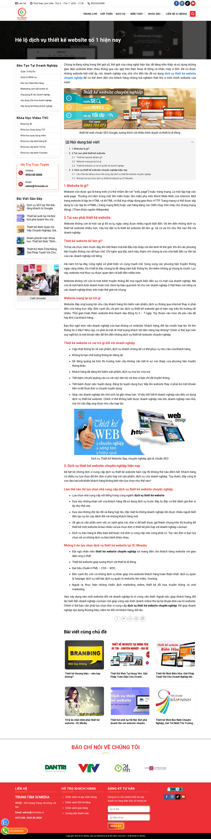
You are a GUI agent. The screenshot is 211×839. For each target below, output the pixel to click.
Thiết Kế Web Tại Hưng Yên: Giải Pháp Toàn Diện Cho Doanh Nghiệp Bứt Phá (128, 675)
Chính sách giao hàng (76, 807)
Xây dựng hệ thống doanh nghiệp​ (36, 106)
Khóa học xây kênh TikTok (33, 147)
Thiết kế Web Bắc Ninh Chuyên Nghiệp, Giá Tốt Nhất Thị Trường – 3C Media (174, 721)
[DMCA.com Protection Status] (175, 789)
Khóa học (154, 13)
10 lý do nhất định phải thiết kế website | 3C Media (82, 721)
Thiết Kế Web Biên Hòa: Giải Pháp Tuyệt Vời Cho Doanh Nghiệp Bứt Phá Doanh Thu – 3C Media (175, 675)
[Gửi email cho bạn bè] (130, 619)
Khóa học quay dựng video (33, 135)
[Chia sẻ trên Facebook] (117, 619)
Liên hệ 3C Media (176, 13)
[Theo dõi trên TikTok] (187, 3)
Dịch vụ (120, 13)
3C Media (141, 836)
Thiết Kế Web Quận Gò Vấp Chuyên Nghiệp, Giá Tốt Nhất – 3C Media (41, 228)
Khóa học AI (26, 124)
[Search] (193, 14)
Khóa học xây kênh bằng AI (33, 141)
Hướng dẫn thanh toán (77, 813)
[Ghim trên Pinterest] (136, 619)
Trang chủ (90, 13)
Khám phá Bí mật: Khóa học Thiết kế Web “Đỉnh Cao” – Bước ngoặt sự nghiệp (41, 239)
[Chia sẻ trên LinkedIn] (143, 619)
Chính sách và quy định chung (81, 797)
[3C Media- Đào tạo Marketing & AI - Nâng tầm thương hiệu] (28, 14)
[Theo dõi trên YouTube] (193, 3)
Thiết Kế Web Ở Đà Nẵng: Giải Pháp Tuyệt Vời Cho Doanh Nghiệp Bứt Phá (42, 250)
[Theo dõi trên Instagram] (182, 3)
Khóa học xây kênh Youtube (34, 153)
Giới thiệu (106, 13)
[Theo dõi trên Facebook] (176, 3)
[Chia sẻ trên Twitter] (124, 619)
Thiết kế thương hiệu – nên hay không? (82, 675)
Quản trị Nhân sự (29, 77)
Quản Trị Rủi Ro (28, 71)
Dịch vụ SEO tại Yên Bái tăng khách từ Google (41, 206)
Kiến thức (137, 13)
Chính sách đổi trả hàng (77, 802)
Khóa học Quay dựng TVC (33, 129)
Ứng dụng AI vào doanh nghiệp (35, 94)
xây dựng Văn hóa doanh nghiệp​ (36, 100)
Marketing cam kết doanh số (34, 89)
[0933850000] (5, 830)
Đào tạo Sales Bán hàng (32, 83)
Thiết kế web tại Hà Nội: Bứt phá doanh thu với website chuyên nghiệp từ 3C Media (43, 217)
